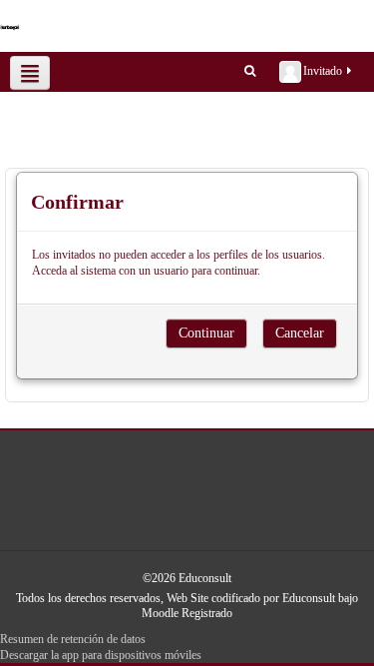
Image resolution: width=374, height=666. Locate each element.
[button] (249, 70)
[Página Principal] (18, 26)
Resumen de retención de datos (73, 639)
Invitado (322, 71)
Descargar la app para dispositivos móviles (100, 655)
